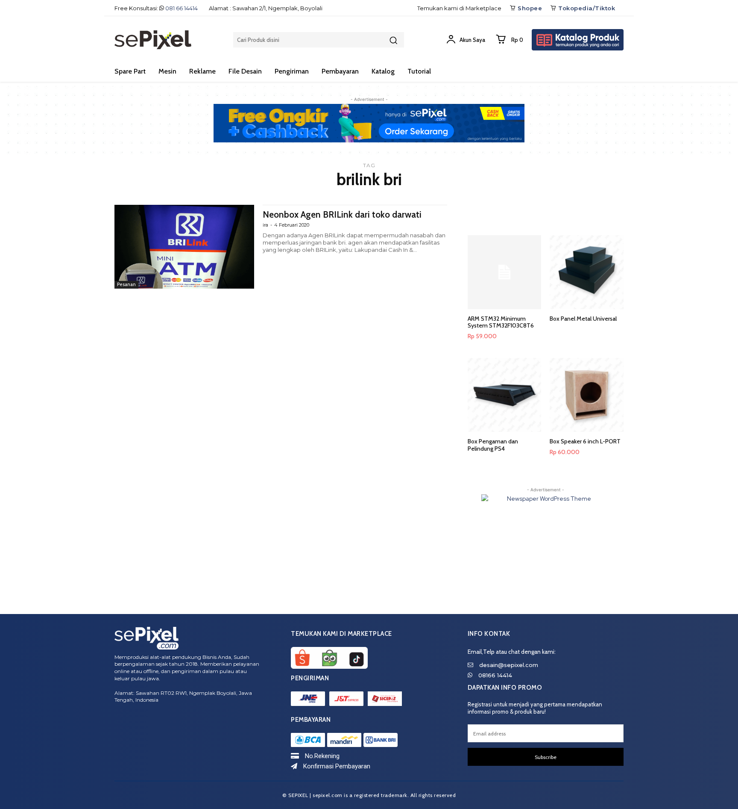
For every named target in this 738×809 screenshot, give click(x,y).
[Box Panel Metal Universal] (587, 272)
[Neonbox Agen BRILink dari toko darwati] (184, 247)
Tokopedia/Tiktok (586, 8)
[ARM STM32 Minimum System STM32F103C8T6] (505, 272)
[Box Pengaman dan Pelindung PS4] (505, 395)
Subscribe (545, 757)
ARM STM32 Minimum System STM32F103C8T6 (501, 322)
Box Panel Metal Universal (583, 318)
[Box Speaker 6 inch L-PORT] (587, 395)
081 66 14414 (181, 8)
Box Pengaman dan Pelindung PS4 (493, 444)
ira (265, 225)
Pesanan (126, 284)
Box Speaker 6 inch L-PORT (585, 441)
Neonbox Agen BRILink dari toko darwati (342, 214)
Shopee (530, 8)
